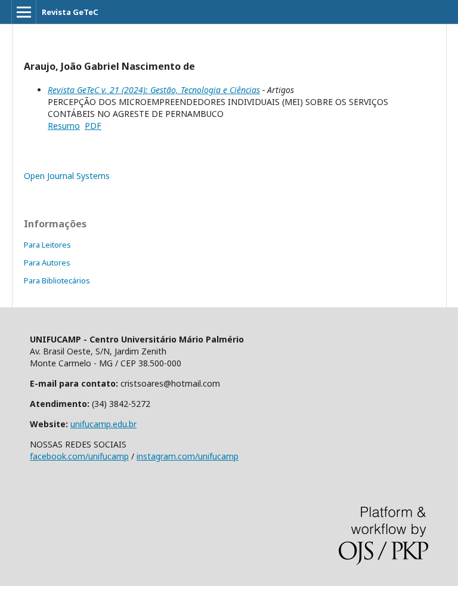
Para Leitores (47, 244)
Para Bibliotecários (57, 280)
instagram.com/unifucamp (188, 456)
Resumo (64, 125)
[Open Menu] (24, 12)
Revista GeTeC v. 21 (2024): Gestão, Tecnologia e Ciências (154, 89)
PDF (93, 125)
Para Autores (47, 262)
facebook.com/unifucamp (79, 456)
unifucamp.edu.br (103, 424)
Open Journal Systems (67, 175)
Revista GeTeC (70, 12)
